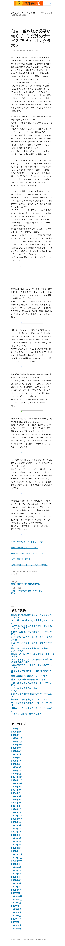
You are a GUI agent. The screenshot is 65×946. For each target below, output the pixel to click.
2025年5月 (16, 761)
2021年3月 (16, 922)
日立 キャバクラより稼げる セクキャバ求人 (31, 644)
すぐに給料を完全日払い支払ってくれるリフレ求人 (31, 689)
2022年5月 (16, 877)
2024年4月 (16, 803)
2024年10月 (17, 783)
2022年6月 (16, 874)
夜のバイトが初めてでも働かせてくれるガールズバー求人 (31, 649)
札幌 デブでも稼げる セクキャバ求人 (27, 542)
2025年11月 (16, 741)
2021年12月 (16, 893)
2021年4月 (16, 919)
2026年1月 (16, 735)
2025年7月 (16, 754)
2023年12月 (17, 815)
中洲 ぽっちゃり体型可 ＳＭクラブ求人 (28, 553)
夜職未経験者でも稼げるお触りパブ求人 (29, 676)
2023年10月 (17, 822)
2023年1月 (16, 851)
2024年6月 (16, 796)
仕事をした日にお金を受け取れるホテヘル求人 (31, 709)
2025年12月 (17, 738)
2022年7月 (16, 870)
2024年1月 (16, 812)
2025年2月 (16, 770)
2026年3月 (16, 728)
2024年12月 (17, 777)
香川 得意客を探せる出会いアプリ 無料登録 (29, 565)
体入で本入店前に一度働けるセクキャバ (29, 679)
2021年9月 (16, 903)
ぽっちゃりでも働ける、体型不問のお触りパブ (31, 671)
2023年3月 (16, 844)
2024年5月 (16, 799)
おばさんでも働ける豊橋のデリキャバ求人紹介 (31, 695)
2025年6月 (16, 757)
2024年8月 (16, 790)
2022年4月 (16, 880)
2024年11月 (16, 780)
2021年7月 (16, 909)
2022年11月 (16, 857)
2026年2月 (16, 732)
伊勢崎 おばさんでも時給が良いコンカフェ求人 (31, 632)
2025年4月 (16, 764)
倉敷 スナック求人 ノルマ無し (24, 548)
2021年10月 (16, 899)
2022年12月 (17, 854)
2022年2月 (16, 886)
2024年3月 (16, 806)
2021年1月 (16, 928)
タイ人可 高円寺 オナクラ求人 (26, 714)
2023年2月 (16, 848)
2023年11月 (16, 819)
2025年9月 (16, 748)
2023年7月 (16, 832)
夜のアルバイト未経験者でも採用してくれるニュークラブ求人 (31, 627)
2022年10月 (17, 861)
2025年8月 (16, 751)
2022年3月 (16, 883)
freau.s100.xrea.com (19, 50)
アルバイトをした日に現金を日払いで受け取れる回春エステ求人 (31, 660)
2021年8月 (16, 906)
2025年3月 (16, 767)
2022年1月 (16, 890)
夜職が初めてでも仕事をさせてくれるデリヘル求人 (31, 666)
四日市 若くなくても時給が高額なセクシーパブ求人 (32, 655)
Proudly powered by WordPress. (36, 939)
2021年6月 (16, 912)
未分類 (15, 574)
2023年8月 (16, 828)
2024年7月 (16, 793)
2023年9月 (16, 825)
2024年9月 (16, 786)
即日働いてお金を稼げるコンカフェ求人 (29, 699)
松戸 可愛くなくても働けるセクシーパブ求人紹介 (31, 638)
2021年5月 (16, 915)
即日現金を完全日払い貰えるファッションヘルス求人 (31, 616)
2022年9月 (16, 864)
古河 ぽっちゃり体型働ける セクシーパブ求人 (31, 683)
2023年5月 (16, 838)
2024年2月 (16, 809)
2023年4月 (16, 841)
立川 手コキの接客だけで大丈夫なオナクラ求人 (32, 621)
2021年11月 (16, 896)
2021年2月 (16, 925)
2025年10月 (17, 745)
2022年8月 (16, 867)
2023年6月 (16, 835)
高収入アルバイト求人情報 (23, 13)
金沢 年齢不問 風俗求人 (21, 559)
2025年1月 (16, 774)
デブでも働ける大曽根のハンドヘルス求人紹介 (31, 703)
